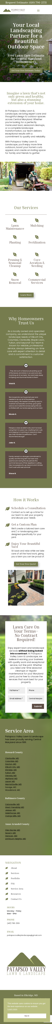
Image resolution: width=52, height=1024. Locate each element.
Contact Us (16, 899)
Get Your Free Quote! (26, 564)
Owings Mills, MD (13, 816)
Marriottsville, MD (13, 784)
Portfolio (15, 878)
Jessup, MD (10, 810)
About (14, 868)
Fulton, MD (10, 772)
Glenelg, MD (11, 775)
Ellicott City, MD (12, 767)
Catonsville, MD (12, 804)
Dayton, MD (10, 764)
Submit (38, 706)
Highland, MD (11, 778)
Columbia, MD (11, 761)
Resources (16, 893)
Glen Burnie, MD (12, 830)
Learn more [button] (12, 1009)
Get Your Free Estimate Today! (26, 70)
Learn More (26, 295)
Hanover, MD (11, 836)
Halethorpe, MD (12, 813)
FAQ (13, 883)
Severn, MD (10, 833)
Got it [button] (27, 1016)
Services (15, 873)
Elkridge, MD (11, 770)
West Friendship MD (14, 807)
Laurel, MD (10, 781)
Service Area (17, 888)
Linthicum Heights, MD (15, 838)
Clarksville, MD (12, 758)
